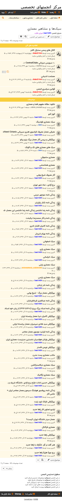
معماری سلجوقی (48, 157)
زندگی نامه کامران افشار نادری (42, 226)
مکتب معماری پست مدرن (44, 355)
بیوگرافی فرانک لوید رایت (44, 401)
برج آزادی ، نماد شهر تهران (44, 185)
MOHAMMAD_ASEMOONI (32, 268)
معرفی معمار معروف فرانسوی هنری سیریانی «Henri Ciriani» (29, 132)
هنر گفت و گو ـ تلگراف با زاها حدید (40, 445)
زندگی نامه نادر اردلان (46, 285)
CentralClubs (28, 499)
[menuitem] (53, 13)
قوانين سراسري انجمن (45, 89)
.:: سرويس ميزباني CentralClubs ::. (39, 63)
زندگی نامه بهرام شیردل (45, 233)
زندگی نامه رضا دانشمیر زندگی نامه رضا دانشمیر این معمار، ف (29, 210)
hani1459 (47, 33)
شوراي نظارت (38, 33)
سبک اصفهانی (49, 241)
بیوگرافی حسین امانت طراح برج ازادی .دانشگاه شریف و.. (31, 382)
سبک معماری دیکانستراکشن (43, 365)
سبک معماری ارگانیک (46, 375)
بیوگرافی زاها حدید (47, 435)
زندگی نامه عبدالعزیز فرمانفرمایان (41, 300)
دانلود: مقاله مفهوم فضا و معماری (40, 104)
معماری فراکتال (48, 427)
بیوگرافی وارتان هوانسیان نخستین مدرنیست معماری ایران (30, 339)
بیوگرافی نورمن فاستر (46, 347)
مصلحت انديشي (48, 76)
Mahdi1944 (37, 53)
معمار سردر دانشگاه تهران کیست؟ (40, 419)
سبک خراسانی (49, 257)
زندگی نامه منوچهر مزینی (44, 195)
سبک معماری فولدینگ (45, 122)
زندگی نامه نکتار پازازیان (45, 202)
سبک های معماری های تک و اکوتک (40, 147)
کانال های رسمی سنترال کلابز (42, 50)
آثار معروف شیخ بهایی (45, 175)
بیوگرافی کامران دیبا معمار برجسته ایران (38, 316)
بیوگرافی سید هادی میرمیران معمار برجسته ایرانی (34, 324)
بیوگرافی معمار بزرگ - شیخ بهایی (41, 293)
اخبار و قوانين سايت (39, 56)
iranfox (39, 66)
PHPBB (35, 499)
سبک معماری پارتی (47, 265)
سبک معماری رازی (47, 249)
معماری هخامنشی (47, 165)
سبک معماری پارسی (46, 277)
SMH (40, 125)
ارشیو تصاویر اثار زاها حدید (44, 409)
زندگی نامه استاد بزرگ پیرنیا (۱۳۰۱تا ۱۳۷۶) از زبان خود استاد (30, 308)
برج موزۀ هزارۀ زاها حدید (44, 452)
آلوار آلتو (51, 114)
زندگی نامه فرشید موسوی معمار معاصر (38, 332)
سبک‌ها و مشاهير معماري (44, 28)
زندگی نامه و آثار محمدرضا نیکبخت (40, 218)
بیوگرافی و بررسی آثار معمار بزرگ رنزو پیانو (37, 139)
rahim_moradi (36, 107)
